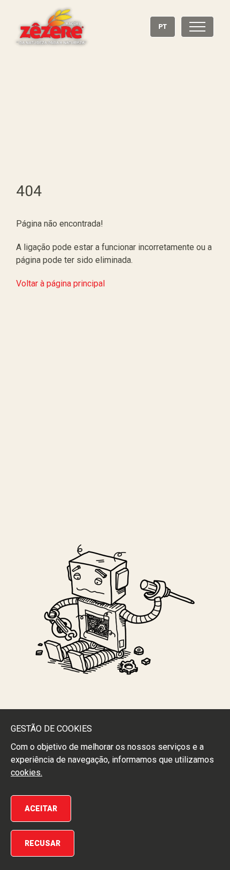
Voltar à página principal (60, 283)
